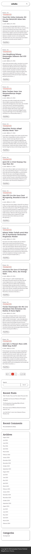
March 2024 (6, 520)
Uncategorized (7, 14)
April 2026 (5, 448)
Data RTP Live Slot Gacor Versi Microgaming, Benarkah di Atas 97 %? (15, 197)
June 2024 (5, 512)
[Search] (27, 4)
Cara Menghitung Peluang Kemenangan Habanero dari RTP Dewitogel (14, 56)
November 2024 (7, 497)
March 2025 (6, 486)
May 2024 (5, 515)
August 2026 (6, 437)
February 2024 (6, 523)
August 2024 (6, 506)
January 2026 (6, 457)
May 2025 (5, 480)
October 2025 (6, 466)
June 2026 (5, 443)
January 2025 (6, 492)
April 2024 (5, 517)
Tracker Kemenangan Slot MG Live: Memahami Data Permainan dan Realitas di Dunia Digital (15, 309)
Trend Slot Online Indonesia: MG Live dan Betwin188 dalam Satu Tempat (14, 19)
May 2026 (5, 446)
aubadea (14, 4)
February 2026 (6, 454)
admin (5, 23)
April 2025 (5, 483)
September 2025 (7, 469)
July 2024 (5, 509)
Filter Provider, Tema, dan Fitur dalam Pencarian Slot (15, 395)
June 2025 (5, 477)
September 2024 (7, 503)
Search (5, 382)
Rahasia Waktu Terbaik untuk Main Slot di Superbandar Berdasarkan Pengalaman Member (15, 234)
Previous (7, 374)
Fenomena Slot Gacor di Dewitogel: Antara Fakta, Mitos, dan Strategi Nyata (15, 272)
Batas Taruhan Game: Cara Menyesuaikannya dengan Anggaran (12, 93)
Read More (6, 42)
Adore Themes (10, 551)
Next (24, 374)
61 (21, 374)
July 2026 (5, 440)
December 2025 (7, 460)
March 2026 (6, 451)
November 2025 (7, 463)
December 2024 (7, 494)
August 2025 (6, 471)
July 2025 (5, 474)
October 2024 (6, 500)
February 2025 (6, 489)
